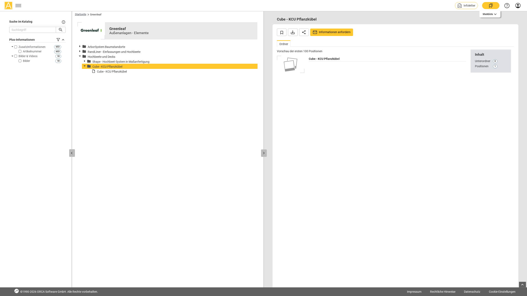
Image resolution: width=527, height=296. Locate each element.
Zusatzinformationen (32, 47)
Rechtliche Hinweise (442, 291)
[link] (490, 5)
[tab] (283, 43)
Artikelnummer (32, 51)
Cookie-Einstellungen (502, 291)
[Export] (293, 32)
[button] (466, 5)
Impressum (414, 291)
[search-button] (60, 30)
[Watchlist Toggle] (282, 32)
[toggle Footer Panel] (522, 284)
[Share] (304, 32)
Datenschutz (472, 291)
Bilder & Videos (28, 56)
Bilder (26, 60)
